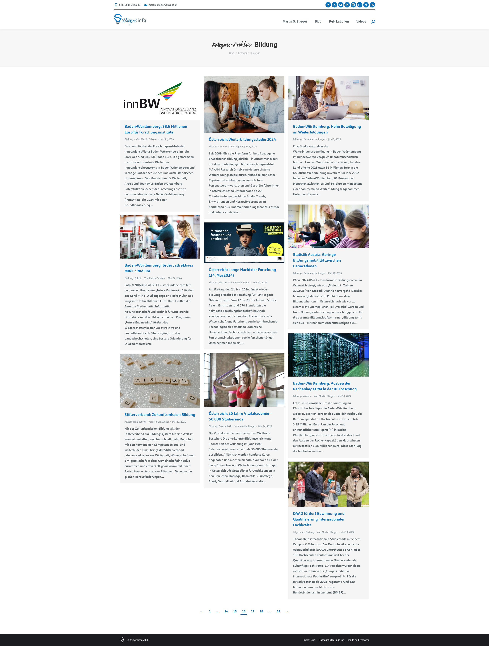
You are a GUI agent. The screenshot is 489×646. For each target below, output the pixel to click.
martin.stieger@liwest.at (162, 4)
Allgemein (130, 421)
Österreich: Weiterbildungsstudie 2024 (242, 139)
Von (146, 139)
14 (226, 611)
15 (235, 611)
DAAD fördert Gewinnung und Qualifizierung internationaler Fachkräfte (319, 519)
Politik (137, 278)
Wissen (223, 282)
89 (278, 611)
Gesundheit (225, 426)
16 (243, 611)
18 (261, 611)
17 (252, 611)
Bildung (129, 139)
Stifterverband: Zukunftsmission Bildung (160, 414)
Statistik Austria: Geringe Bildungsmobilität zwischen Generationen (317, 260)
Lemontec (363, 640)
